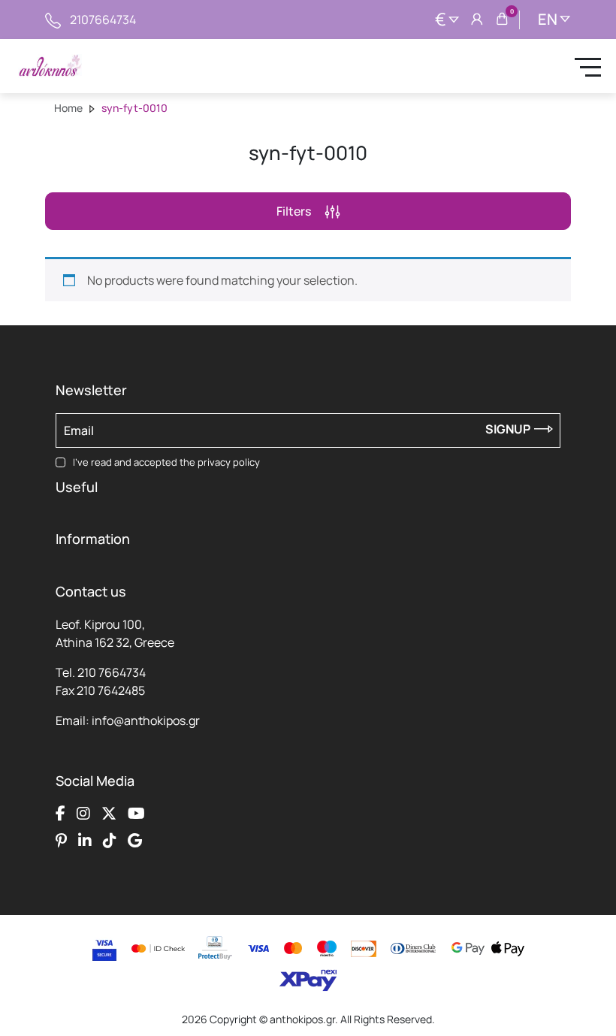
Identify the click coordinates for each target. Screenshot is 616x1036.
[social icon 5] (61, 840)
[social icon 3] (108, 813)
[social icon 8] (135, 840)
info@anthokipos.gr (146, 720)
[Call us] (53, 20)
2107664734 (103, 19)
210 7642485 (111, 690)
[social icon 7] (109, 840)
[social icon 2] (83, 813)
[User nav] (477, 20)
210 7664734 (111, 672)
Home (68, 108)
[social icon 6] (85, 840)
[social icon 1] (60, 813)
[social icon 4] (136, 813)
